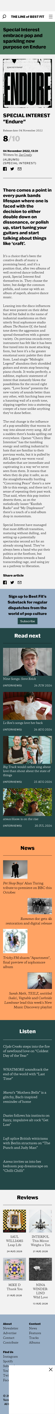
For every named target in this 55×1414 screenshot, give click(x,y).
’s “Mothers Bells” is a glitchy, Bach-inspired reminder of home (24, 1097)
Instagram (10, 1357)
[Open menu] (51, 16)
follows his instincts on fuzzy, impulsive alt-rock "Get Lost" (26, 1120)
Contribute (10, 1343)
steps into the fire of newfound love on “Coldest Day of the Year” (26, 1051)
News (33, 1329)
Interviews (12, 685)
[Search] (4, 17)
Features (35, 1333)
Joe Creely (25, 155)
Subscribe (27, 621)
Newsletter (10, 1329)
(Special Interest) (19, 163)
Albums (11, 159)
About (7, 1324)
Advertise (9, 1333)
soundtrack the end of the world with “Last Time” (25, 1074)
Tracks (34, 1338)
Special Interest (26, 115)
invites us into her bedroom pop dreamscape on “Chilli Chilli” (25, 1166)
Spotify (8, 1361)
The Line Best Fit (27, 16)
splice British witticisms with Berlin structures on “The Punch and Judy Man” (26, 1143)
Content (35, 1324)
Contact (8, 1338)
